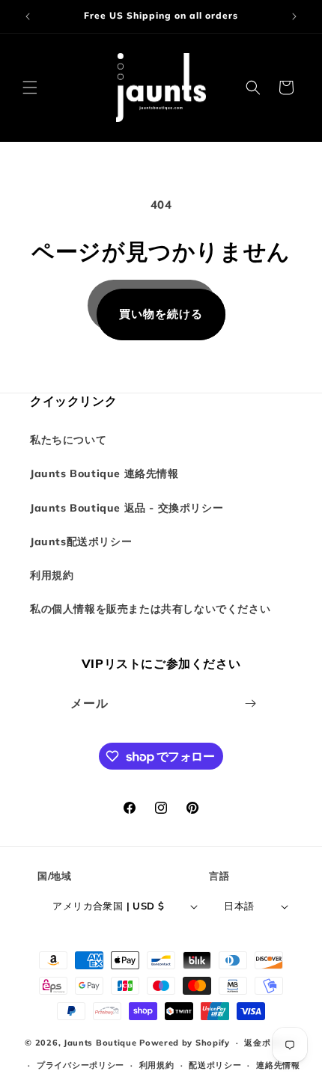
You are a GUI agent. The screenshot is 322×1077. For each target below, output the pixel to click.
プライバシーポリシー (80, 1065)
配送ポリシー (215, 1065)
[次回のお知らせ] (294, 16)
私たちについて (68, 440)
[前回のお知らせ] (27, 16)
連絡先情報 (278, 1065)
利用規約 (51, 575)
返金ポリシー (270, 1042)
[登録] (250, 703)
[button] (29, 87)
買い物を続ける (161, 314)
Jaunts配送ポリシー (81, 541)
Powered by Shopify (184, 1042)
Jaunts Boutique (101, 1042)
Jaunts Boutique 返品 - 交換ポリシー (126, 508)
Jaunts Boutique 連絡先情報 (104, 473)
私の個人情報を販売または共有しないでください (150, 609)
